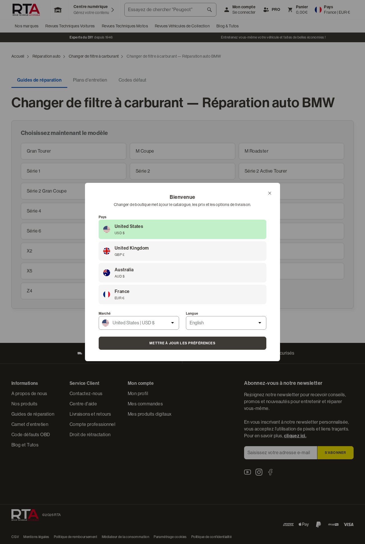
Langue (192, 314)
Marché (105, 314)
